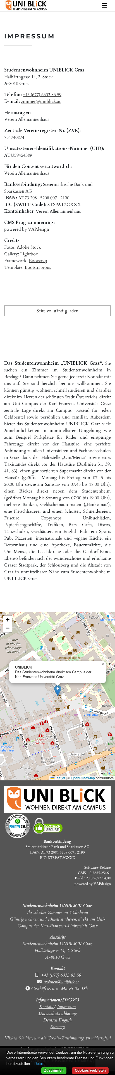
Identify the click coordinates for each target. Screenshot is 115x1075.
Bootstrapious (38, 267)
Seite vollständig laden (57, 311)
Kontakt (46, 1007)
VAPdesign (38, 229)
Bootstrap (38, 261)
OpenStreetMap (83, 777)
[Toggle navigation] (104, 5)
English (65, 1020)
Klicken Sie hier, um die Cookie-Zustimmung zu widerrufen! (57, 1038)
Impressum (66, 1007)
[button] (57, 690)
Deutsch (50, 1020)
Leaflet (59, 777)
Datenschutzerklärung (58, 1013)
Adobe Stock (29, 247)
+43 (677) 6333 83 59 (42, 95)
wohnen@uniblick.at (61, 982)
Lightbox (29, 254)
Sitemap (58, 1027)
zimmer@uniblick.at (41, 101)
